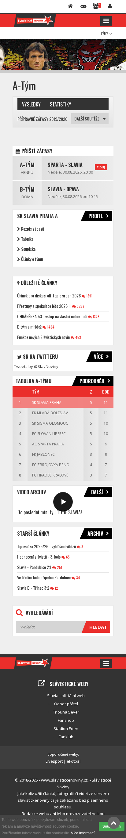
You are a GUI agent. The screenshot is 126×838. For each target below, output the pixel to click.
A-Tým (27, 165)
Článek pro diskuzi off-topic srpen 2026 (49, 295)
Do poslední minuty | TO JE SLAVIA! (49, 512)
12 (56, 588)
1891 (88, 295)
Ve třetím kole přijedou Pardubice (44, 577)
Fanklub (66, 736)
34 (77, 577)
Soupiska (28, 249)
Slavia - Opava (63, 189)
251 (59, 567)
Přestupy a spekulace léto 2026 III (44, 306)
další (97, 492)
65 (67, 556)
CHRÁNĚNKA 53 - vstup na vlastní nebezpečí (52, 316)
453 (77, 337)
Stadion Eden (66, 728)
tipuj (101, 167)
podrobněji (92, 381)
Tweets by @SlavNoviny (36, 366)
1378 (95, 316)
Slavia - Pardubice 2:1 (34, 567)
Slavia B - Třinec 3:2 (33, 587)
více (98, 356)
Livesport (54, 761)
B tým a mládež (29, 326)
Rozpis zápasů (32, 228)
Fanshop (66, 720)
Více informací (82, 833)
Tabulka (27, 239)
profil (95, 216)
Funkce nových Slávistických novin (43, 337)
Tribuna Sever (66, 712)
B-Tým (27, 189)
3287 (80, 306)
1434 (50, 326)
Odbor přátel (66, 704)
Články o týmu (32, 259)
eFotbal (73, 761)
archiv (95, 533)
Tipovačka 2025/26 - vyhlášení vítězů (46, 546)
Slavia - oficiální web (66, 695)
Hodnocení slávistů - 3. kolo (39, 556)
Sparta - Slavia (65, 164)
